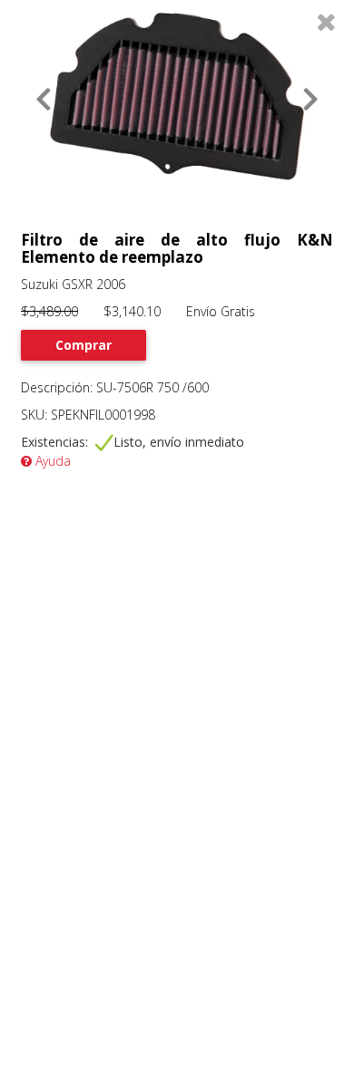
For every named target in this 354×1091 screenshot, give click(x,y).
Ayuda (51, 460)
